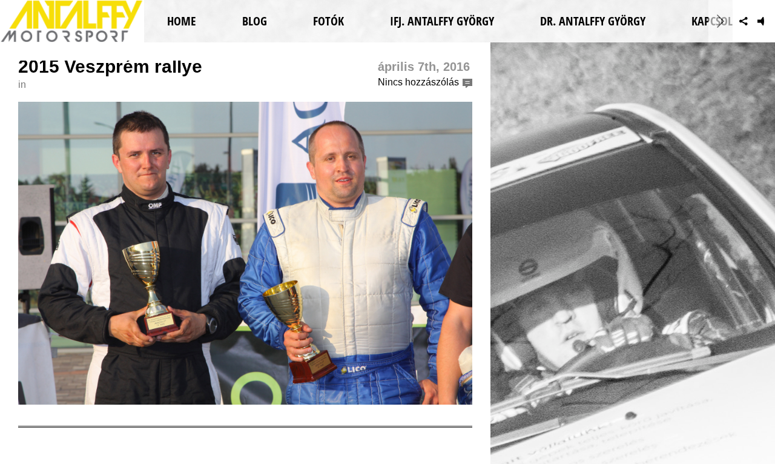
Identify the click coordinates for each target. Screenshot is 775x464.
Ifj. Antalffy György (442, 21)
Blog (254, 21)
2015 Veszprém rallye (110, 66)
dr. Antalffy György (592, 21)
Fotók (328, 21)
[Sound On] (764, 21)
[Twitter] (722, 21)
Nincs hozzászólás (418, 82)
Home (181, 21)
